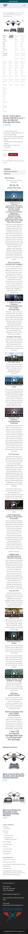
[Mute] (19, 200)
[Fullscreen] (21, 200)
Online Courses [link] (7, 851)
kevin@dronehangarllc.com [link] (13, 894)
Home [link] (4, 13)
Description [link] (7, 169)
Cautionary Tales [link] (7, 868)
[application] (14, 196)
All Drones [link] (5, 831)
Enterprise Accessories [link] (11, 839)
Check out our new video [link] (9, 862)
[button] (24, 6)
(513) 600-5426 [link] (14, 1)
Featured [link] (5, 846)
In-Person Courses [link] (7, 849)
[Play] (6, 200)
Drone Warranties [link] (7, 844)
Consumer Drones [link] (8, 835)
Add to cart (13, 154)
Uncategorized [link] (6, 853)
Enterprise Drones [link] (8, 837)
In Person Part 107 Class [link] (9, 859)
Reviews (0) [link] (7, 173)
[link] (5, 5)
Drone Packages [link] (10, 13)
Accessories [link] (6, 827)
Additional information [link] (10, 171)
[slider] (13, 383)
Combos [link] (6, 833)
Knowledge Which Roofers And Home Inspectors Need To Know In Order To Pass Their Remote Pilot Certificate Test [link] (14, 872)
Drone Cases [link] (7, 828)
